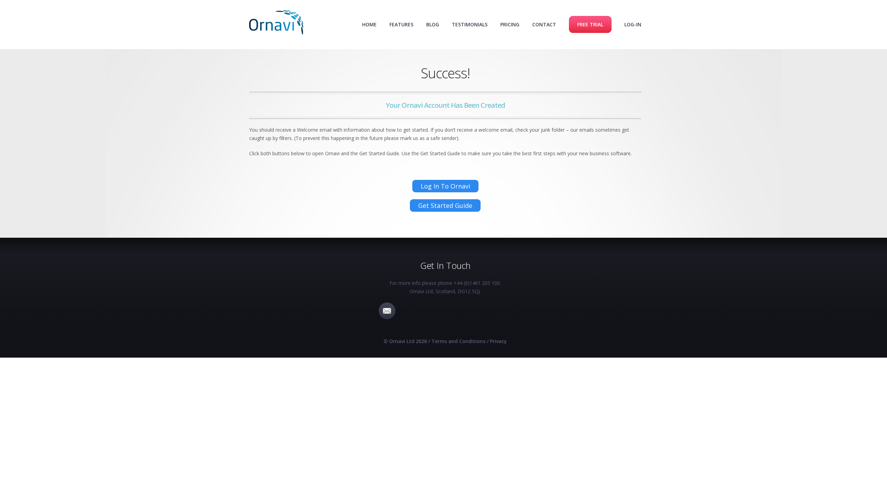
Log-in (632, 24)
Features (401, 24)
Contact (544, 24)
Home (369, 24)
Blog (432, 24)
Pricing (509, 24)
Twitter (464, 311)
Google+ (503, 311)
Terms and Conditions (458, 341)
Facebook (426, 311)
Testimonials (470, 24)
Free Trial (590, 24)
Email (387, 311)
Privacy (498, 341)
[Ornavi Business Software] (276, 23)
